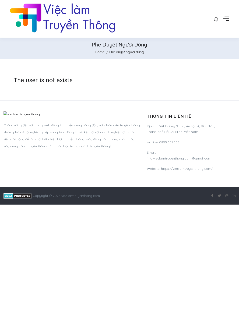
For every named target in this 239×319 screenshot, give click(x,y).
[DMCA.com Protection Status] (18, 196)
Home (100, 52)
